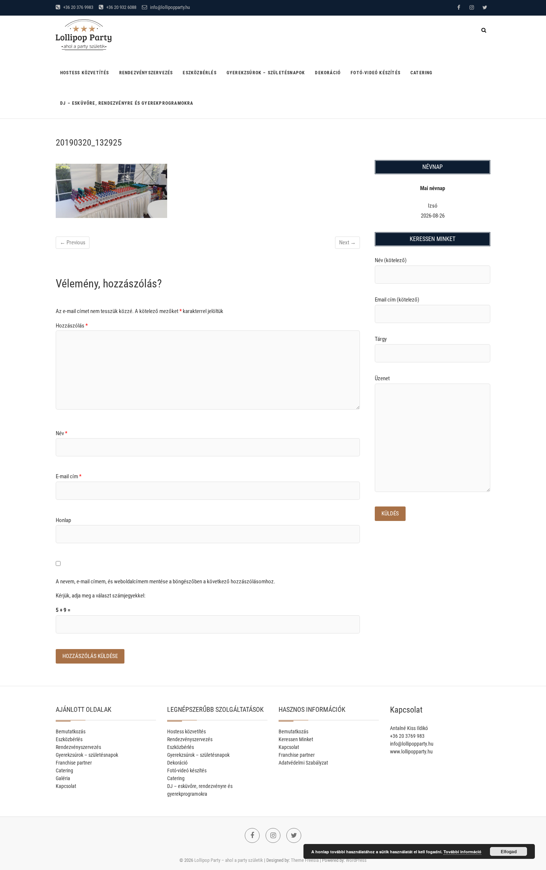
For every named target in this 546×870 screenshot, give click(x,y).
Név (61, 433)
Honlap (63, 520)
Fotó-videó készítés (375, 72)
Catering (421, 72)
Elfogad (509, 851)
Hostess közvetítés (84, 72)
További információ (462, 851)
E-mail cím (68, 476)
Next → (347, 242)
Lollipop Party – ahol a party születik (228, 860)
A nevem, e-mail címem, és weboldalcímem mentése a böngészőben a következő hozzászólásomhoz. (165, 581)
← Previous (72, 242)
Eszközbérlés (199, 72)
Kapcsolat (66, 786)
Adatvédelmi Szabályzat (303, 763)
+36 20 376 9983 (77, 7)
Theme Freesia (305, 860)
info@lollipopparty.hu (169, 7)
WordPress (356, 860)
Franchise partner (74, 763)
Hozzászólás (72, 325)
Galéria (63, 778)
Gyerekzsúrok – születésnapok (266, 72)
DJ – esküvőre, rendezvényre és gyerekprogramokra (127, 103)
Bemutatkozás (70, 731)
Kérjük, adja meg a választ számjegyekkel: (101, 595)
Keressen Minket (296, 739)
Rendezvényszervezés (146, 72)
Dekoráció (328, 72)
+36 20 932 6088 (120, 7)
